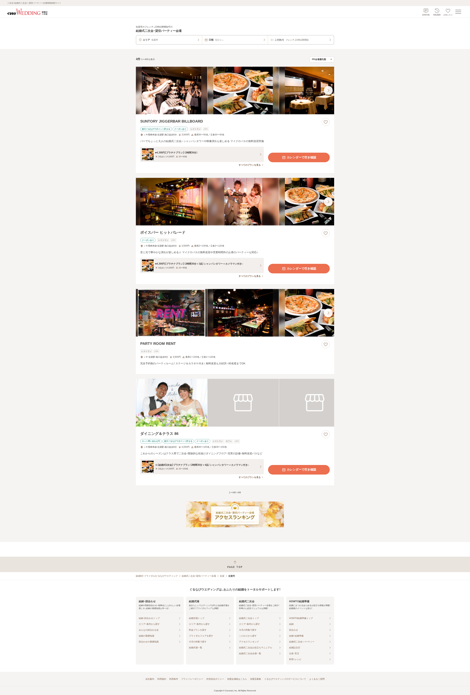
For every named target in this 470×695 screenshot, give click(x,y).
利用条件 (173, 679)
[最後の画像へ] (328, 90)
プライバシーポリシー (192, 679)
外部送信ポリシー (215, 679)
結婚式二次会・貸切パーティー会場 (199, 576)
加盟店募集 (255, 679)
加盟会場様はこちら (237, 679)
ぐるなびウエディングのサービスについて (285, 679)
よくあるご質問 (317, 679)
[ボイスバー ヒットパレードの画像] (235, 201)
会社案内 (149, 679)
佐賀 (222, 576)
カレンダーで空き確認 (301, 157)
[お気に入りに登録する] (326, 122)
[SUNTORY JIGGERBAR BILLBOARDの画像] (235, 90)
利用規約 (161, 679)
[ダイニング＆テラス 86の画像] (235, 402)
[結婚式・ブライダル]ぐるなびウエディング (157, 576)
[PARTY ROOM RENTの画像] (235, 313)
